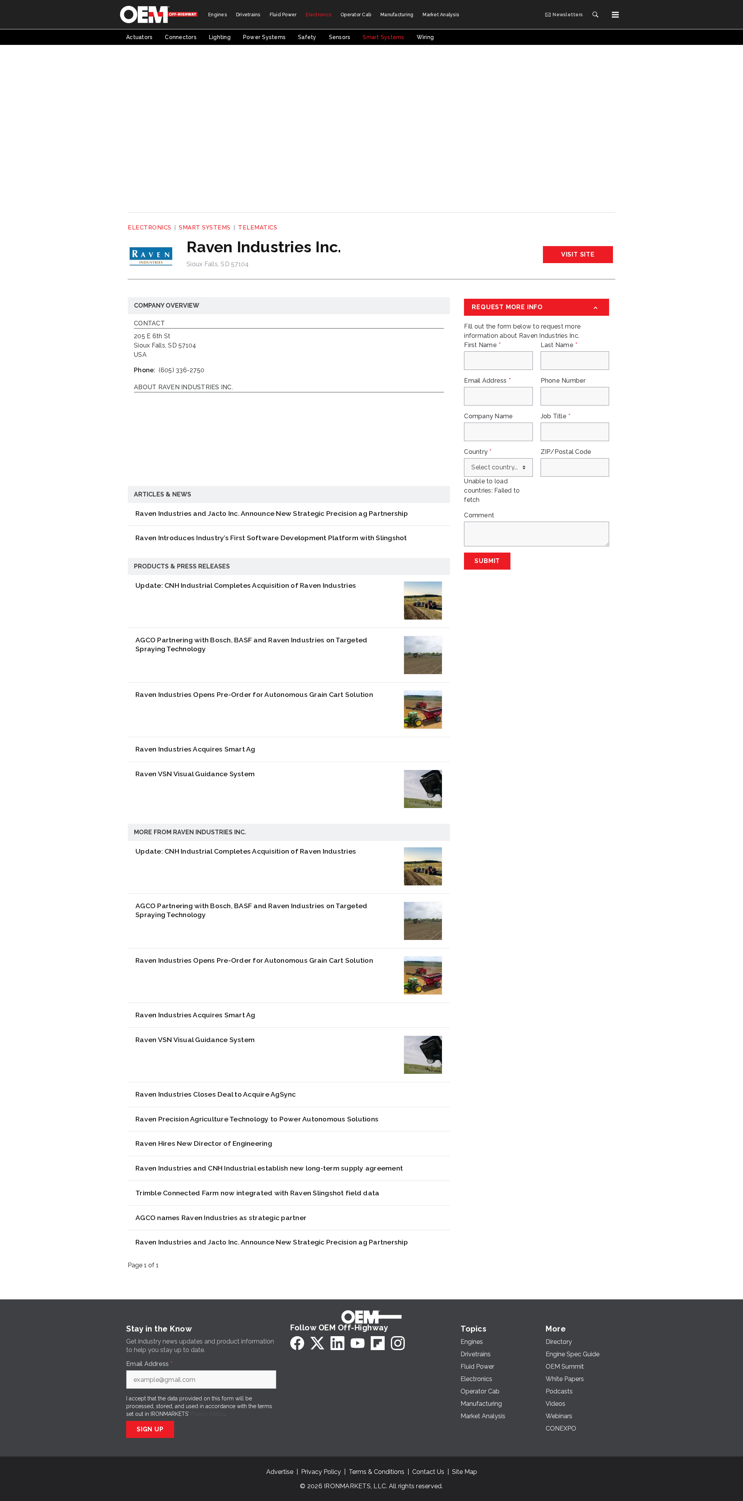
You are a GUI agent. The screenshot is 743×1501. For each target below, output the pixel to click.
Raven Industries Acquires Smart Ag (195, 749)
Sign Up (150, 1429)
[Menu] (615, 14)
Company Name (488, 416)
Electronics (149, 227)
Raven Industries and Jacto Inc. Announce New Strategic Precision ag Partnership (271, 513)
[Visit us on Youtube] (358, 1343)
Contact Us (428, 1471)
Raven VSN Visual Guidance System (195, 774)
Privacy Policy (207, 1414)
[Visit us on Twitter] (317, 1343)
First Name (482, 345)
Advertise (279, 1471)
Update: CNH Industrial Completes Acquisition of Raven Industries (245, 585)
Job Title (556, 416)
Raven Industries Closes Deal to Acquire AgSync (215, 1094)
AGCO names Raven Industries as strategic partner (220, 1217)
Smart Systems (205, 227)
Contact (149, 323)
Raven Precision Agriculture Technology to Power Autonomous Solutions (256, 1119)
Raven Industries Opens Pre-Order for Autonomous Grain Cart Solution (254, 694)
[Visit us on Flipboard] (378, 1343)
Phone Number (563, 381)
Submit (487, 561)
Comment (479, 515)
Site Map (464, 1471)
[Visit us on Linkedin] (337, 1343)
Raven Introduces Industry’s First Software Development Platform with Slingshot (271, 538)
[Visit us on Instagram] (398, 1343)
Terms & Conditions (376, 1471)
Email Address (487, 381)
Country (477, 452)
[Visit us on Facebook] (297, 1343)
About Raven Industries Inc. (183, 387)
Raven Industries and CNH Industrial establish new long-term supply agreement (269, 1168)
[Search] (595, 14)
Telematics (257, 227)
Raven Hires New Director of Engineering (203, 1143)
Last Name (559, 345)
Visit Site (578, 254)
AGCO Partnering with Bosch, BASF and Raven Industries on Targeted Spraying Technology (251, 644)
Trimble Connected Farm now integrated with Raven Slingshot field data (257, 1193)
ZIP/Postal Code (566, 452)
